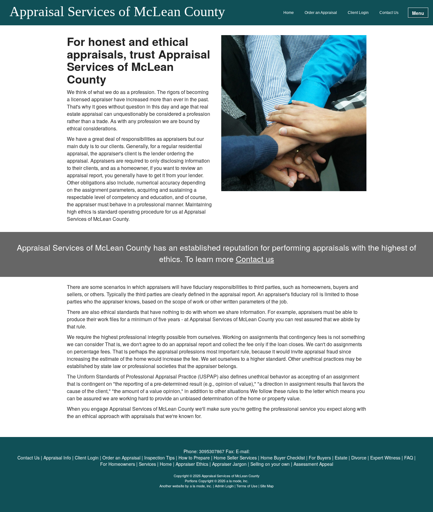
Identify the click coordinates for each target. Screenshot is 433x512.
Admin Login (224, 485)
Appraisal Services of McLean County (117, 12)
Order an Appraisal (321, 12)
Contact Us (388, 12)
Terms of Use (246, 485)
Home (288, 12)
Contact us (255, 258)
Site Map (267, 485)
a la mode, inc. (201, 485)
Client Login (358, 12)
